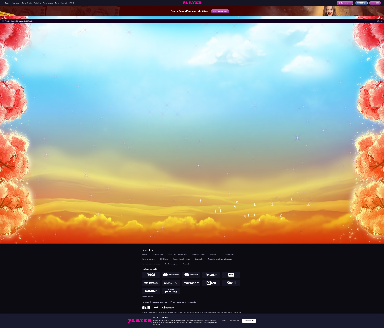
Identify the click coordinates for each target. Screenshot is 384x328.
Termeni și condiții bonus (181, 259)
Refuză (223, 321)
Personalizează (235, 321)
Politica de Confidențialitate (177, 254)
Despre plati (199, 259)
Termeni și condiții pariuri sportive (220, 259)
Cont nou (375, 3)
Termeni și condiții (198, 254)
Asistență (186, 264)
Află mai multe (197, 322)
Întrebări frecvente (148, 259)
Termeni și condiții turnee (151, 264)
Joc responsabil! (228, 254)
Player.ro (145, 312)
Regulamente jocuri (171, 264)
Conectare (361, 3)
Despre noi (213, 254)
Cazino (144, 254)
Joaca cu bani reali (220, 11)
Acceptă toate (249, 321)
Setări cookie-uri (148, 296)
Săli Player (164, 259)
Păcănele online (157, 254)
